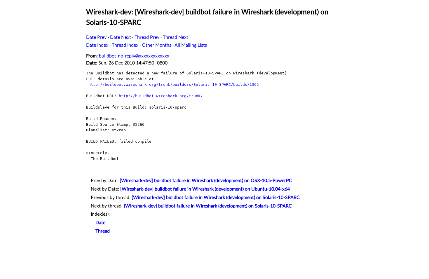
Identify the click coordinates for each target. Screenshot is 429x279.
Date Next (120, 37)
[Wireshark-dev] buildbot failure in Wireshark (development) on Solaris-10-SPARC (216, 197)
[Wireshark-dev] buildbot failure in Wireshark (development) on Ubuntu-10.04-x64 (205, 189)
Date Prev (96, 37)
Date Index (97, 45)
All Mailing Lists (191, 45)
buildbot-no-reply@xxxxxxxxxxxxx (134, 56)
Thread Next (175, 37)
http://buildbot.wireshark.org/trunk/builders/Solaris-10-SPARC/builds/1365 (173, 84)
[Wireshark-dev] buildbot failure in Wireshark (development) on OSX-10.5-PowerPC (206, 180)
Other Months (156, 45)
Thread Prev (147, 37)
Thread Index (125, 45)
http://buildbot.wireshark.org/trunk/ (161, 96)
